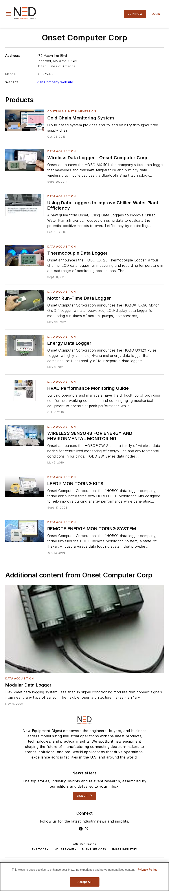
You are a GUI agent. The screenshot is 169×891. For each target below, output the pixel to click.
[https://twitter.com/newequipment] (86, 829)
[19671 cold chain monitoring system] (24, 120)
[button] (8, 14)
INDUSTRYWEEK (65, 849)
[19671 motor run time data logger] (24, 300)
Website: (12, 82)
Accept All (84, 881)
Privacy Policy (147, 869)
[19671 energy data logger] (24, 345)
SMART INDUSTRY (124, 849)
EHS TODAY (40, 849)
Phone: (11, 74)
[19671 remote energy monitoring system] (24, 531)
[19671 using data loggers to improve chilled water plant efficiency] (24, 205)
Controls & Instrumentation (71, 111)
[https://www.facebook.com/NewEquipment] (81, 829)
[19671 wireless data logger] (24, 160)
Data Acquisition (61, 151)
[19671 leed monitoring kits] (24, 486)
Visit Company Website (55, 82)
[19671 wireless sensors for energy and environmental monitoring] (24, 435)
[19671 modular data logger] (84, 629)
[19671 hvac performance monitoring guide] (24, 390)
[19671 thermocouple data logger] (24, 255)
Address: (12, 55)
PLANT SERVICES (94, 849)
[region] (84, 876)
